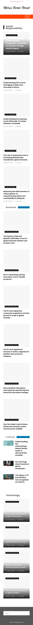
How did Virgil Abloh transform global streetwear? (22, 465)
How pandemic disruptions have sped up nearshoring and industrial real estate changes (16, 390)
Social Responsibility (12, 35)
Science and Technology (12, 501)
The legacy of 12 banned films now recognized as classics (22, 478)
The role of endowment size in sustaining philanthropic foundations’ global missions (15, 157)
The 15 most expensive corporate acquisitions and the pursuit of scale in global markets (16, 314)
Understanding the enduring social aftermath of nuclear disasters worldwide (15, 121)
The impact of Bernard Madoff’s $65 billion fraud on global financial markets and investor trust (15, 239)
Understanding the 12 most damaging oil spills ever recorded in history (14, 85)
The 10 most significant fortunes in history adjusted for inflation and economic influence (16, 352)
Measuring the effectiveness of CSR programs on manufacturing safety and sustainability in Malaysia (16, 194)
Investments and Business (11, 231)
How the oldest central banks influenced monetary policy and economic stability (15, 426)
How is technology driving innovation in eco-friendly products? (14, 277)
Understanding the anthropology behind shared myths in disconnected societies (21, 448)
